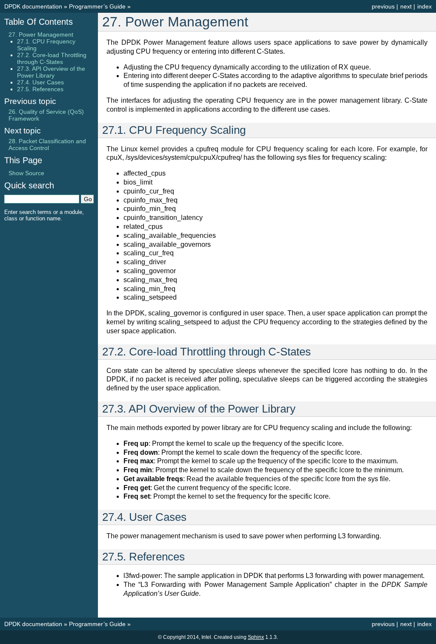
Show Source (26, 173)
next (406, 6)
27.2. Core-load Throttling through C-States (51, 58)
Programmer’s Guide (97, 6)
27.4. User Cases (40, 82)
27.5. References (40, 89)
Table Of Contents (38, 21)
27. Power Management (41, 34)
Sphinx (256, 637)
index (424, 6)
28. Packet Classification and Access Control (47, 144)
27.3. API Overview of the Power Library (51, 72)
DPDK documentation (33, 6)
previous (383, 6)
